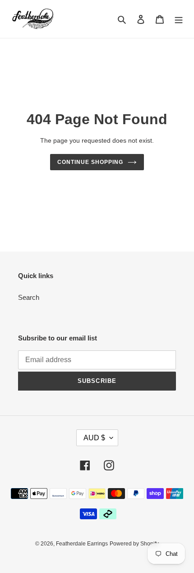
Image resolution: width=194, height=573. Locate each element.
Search (28, 297)
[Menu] (178, 19)
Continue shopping (90, 162)
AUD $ (94, 438)
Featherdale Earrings (82, 543)
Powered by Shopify (134, 543)
